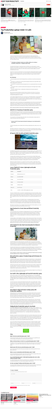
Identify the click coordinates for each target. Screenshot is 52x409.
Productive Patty (8, 4)
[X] (47, 1)
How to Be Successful (4, 400)
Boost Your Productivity (10, 1)
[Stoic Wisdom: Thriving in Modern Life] (32, 397)
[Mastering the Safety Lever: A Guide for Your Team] (7, 397)
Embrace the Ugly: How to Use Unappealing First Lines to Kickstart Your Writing (45, 395)
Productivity (3, 27)
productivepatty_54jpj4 (7, 32)
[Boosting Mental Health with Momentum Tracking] (20, 397)
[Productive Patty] (2, 4)
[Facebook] (46, 1)
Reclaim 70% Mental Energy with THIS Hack (26, 330)
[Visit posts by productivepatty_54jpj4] (2, 33)
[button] (48, 1)
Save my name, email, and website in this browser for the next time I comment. (20, 385)
